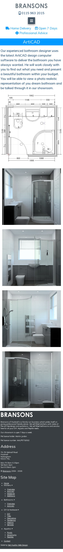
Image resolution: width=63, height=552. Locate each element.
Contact (7, 541)
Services (10, 525)
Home (6, 483)
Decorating (11, 518)
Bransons (7, 471)
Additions (11, 496)
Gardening (11, 520)
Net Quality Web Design (18, 545)
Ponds (9, 532)
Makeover (11, 494)
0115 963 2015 (32, 13)
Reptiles (10, 537)
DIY (8, 514)
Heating (10, 522)
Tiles (9, 516)
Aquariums (11, 535)
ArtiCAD (10, 491)
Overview (11, 489)
